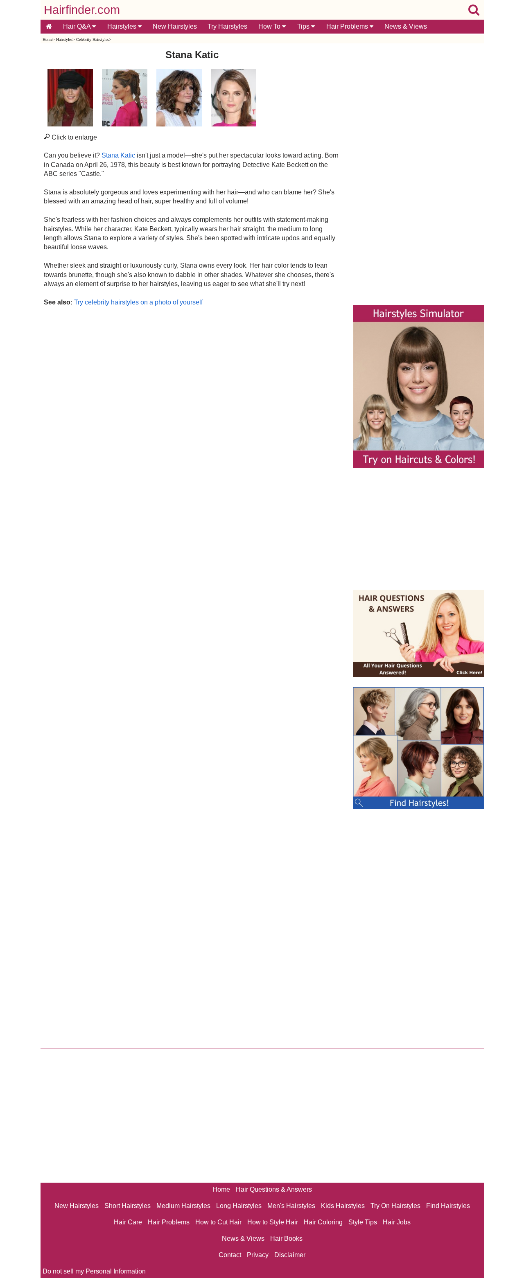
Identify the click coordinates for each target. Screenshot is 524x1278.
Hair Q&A (77, 26)
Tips (304, 26)
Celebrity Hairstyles (92, 39)
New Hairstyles (175, 26)
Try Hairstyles (227, 26)
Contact (230, 1254)
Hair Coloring (323, 1222)
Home (47, 39)
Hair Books (286, 1238)
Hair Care (128, 1222)
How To (270, 26)
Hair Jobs (397, 1222)
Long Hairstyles (239, 1205)
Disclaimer (289, 1254)
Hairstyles (122, 26)
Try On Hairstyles (395, 1205)
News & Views (405, 26)
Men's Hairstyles (291, 1205)
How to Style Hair (272, 1222)
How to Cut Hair (218, 1222)
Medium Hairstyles (183, 1205)
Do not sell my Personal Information (94, 1271)
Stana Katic (118, 155)
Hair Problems (348, 26)
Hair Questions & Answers (274, 1189)
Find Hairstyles (448, 1205)
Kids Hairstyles (343, 1205)
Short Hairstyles (127, 1205)
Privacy (258, 1254)
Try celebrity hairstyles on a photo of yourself (138, 302)
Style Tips (362, 1222)
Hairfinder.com (82, 9)
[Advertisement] (192, 395)
